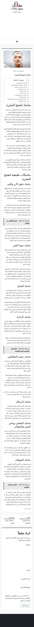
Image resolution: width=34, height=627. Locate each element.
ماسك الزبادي (22, 93)
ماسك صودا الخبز (21, 89)
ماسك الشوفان (22, 101)
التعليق (27, 545)
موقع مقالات (17, 8)
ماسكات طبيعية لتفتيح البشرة (19, 85)
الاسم (28, 570)
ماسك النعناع (23, 91)
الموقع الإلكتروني (25, 587)
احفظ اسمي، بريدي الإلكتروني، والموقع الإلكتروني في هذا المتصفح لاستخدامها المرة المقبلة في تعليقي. (17, 598)
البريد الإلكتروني (25, 579)
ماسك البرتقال (22, 97)
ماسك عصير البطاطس (20, 95)
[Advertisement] (17, 26)
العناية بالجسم (27, 508)
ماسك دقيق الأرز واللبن (20, 87)
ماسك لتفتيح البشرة (21, 83)
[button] (17, 41)
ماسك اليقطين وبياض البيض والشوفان (16, 99)
